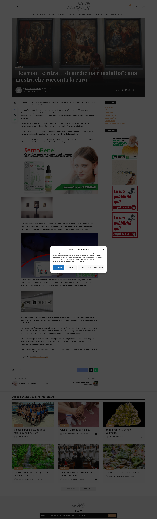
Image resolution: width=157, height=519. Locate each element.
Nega (70, 268)
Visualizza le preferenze (91, 268)
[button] (103, 249)
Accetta (58, 268)
